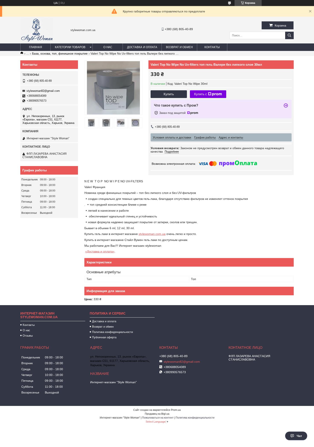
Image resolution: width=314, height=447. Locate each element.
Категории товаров (70, 47)
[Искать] (289, 35)
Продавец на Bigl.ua (157, 413)
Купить (169, 94)
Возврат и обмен (179, 47)
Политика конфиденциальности (112, 332)
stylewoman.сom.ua (152, 234)
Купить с (200, 94)
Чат (299, 436)
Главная (35, 47)
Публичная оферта (104, 337)
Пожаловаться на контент (158, 417)
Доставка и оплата (142, 47)
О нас (107, 47)
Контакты (212, 47)
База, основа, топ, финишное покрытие (60, 53)
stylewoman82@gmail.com (43, 90)
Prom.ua (176, 409)
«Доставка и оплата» (99, 251)
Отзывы (28, 335)
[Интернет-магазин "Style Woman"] (36, 41)
